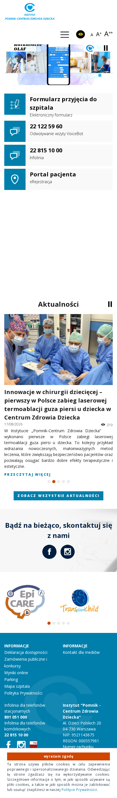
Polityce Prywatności (79, 789)
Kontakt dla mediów (81, 652)
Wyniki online (16, 672)
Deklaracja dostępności (25, 652)
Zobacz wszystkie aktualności (58, 495)
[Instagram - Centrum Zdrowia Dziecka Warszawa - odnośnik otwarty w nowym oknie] (23, 745)
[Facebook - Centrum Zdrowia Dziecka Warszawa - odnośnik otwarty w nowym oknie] (10, 745)
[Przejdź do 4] (63, 481)
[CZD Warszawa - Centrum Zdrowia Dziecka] (29, 11)
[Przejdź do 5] (68, 481)
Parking (11, 679)
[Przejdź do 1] (95, 75)
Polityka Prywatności (23, 693)
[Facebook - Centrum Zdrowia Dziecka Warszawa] (49, 552)
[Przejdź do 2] (99, 75)
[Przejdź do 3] (104, 75)
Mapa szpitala (17, 686)
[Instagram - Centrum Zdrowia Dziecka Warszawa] (67, 552)
